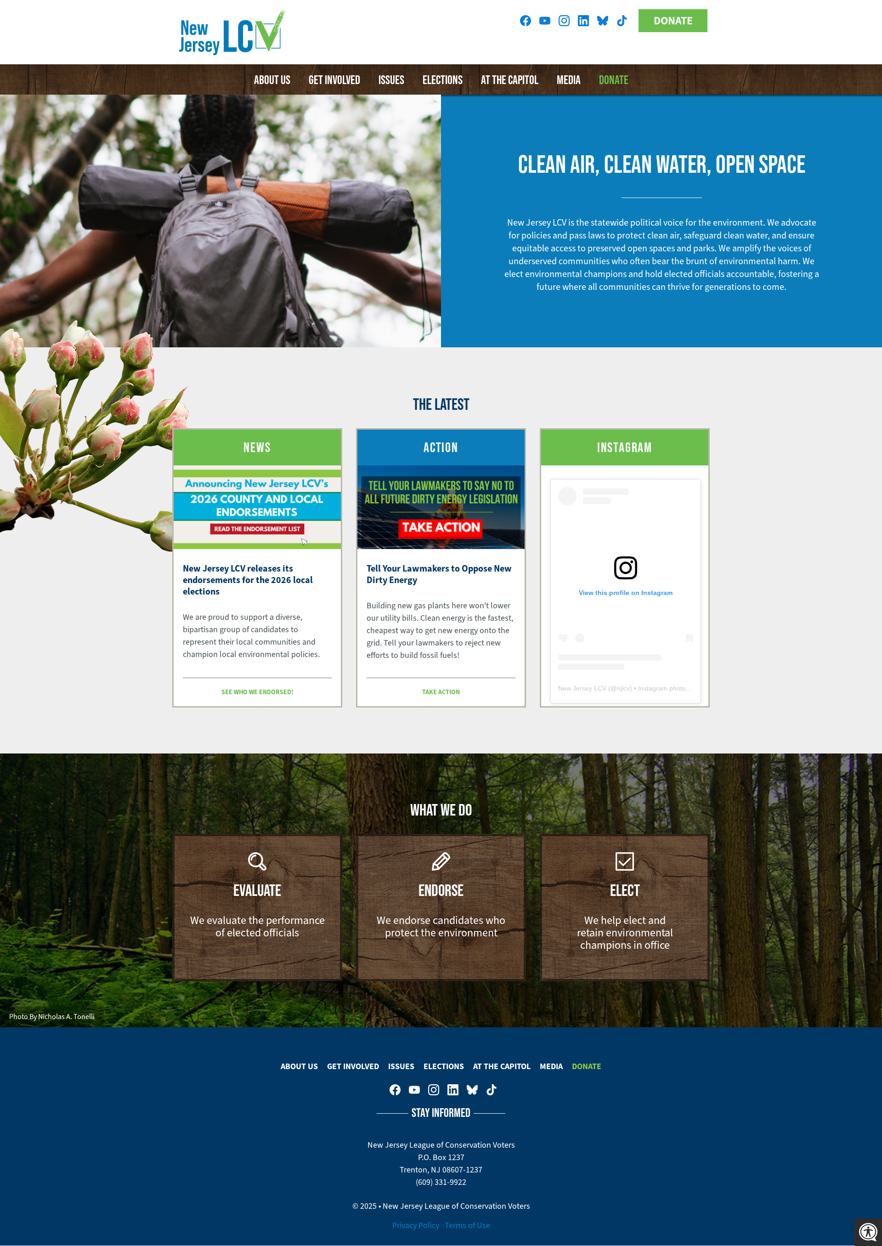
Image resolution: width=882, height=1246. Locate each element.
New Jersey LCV (582, 688)
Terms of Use (467, 1225)
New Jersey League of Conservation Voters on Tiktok (622, 20)
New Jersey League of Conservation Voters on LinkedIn (583, 20)
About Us (272, 79)
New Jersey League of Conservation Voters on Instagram (564, 20)
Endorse (441, 890)
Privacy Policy (415, 1225)
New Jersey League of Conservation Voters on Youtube (544, 20)
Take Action (441, 692)
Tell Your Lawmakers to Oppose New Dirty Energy (439, 574)
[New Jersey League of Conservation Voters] (234, 32)
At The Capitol (509, 79)
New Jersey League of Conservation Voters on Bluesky (602, 20)
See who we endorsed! (257, 692)
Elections (443, 79)
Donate (673, 20)
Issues (391, 79)
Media (569, 79)
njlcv (623, 688)
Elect (625, 890)
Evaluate (257, 890)
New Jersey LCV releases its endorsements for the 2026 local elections (248, 579)
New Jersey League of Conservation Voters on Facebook (525, 20)
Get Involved (334, 79)
